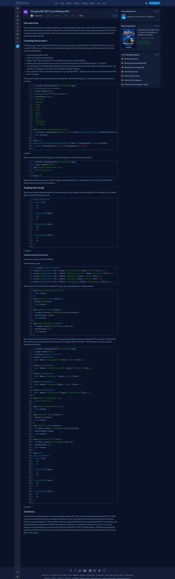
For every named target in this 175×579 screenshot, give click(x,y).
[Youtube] (85, 570)
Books (92, 3)
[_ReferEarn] (18, 34)
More (104, 3)
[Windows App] (90, 570)
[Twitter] (75, 570)
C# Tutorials (90, 575)
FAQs (121, 575)
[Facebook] (71, 570)
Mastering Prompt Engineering (134, 67)
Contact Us (52, 575)
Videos (69, 3)
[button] (73, 16)
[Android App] (94, 570)
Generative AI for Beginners (133, 80)
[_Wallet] (18, 20)
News (62, 3)
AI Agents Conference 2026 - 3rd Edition (140, 17)
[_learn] (18, 23)
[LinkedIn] (80, 570)
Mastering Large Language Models (135, 63)
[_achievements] (18, 27)
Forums (76, 3)
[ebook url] (129, 47)
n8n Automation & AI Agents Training (136, 84)
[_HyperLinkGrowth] (17, 46)
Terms (70, 575)
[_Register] (18, 572)
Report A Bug (114, 575)
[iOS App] (99, 570)
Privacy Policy (62, 575)
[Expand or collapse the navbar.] (18, 8)
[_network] (18, 31)
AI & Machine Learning (131, 59)
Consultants (100, 575)
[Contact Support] (104, 570)
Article (115, 15)
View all (156, 11)
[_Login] (17, 576)
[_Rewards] (18, 38)
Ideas (107, 575)
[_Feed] (18, 12)
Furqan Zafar (38, 16)
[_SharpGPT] (18, 42)
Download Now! (144, 42)
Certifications (128, 575)
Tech (56, 3)
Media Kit (76, 575)
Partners (82, 575)
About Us (45, 575)
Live (98, 3)
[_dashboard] (18, 16)
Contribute (154, 3)
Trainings (85, 3)
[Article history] (48, 16)
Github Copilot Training (131, 76)
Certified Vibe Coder (131, 72)
